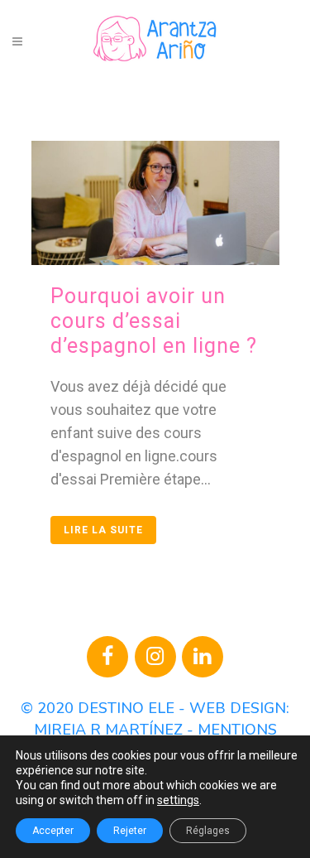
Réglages (208, 830)
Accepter (53, 830)
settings (178, 800)
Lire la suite (103, 530)
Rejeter (129, 830)
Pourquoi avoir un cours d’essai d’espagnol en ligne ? (153, 321)
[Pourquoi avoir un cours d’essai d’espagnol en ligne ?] (155, 203)
